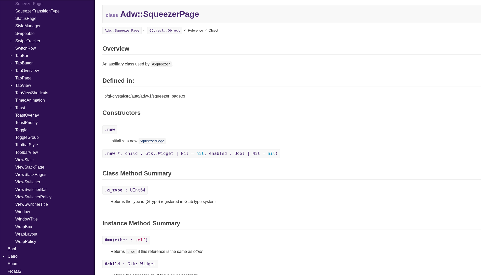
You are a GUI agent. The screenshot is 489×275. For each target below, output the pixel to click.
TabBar (21, 55)
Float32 (14, 271)
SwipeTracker (27, 41)
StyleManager (27, 26)
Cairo (13, 256)
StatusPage (25, 18)
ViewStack (25, 160)
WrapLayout (26, 234)
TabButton (24, 63)
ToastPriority (26, 122)
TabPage (23, 78)
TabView (23, 85)
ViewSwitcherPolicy (33, 197)
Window (22, 212)
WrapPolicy (25, 241)
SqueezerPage (29, 4)
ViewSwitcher (27, 182)
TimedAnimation (30, 100)
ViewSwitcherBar (31, 189)
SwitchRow (25, 48)
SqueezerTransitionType (37, 11)
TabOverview (27, 70)
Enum (13, 264)
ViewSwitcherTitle (31, 204)
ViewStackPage (29, 167)
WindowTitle (26, 219)
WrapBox (23, 227)
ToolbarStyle (26, 145)
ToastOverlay (27, 115)
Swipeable (25, 33)
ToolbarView (26, 152)
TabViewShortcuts (31, 93)
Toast (20, 108)
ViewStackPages (30, 174)
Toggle (21, 130)
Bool (12, 249)
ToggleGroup (27, 137)
